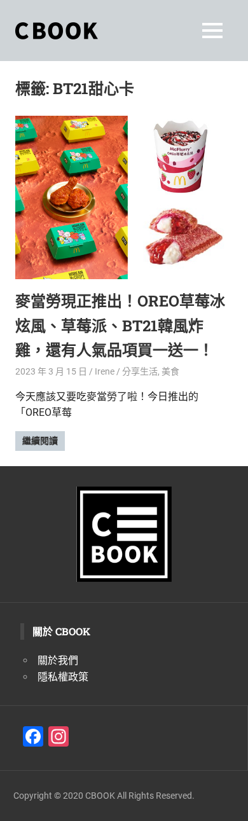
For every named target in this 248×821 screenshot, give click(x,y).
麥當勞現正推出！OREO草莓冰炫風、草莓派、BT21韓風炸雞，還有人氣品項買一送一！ (120, 325)
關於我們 (58, 660)
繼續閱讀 (40, 441)
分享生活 (140, 371)
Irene (104, 371)
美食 (170, 371)
